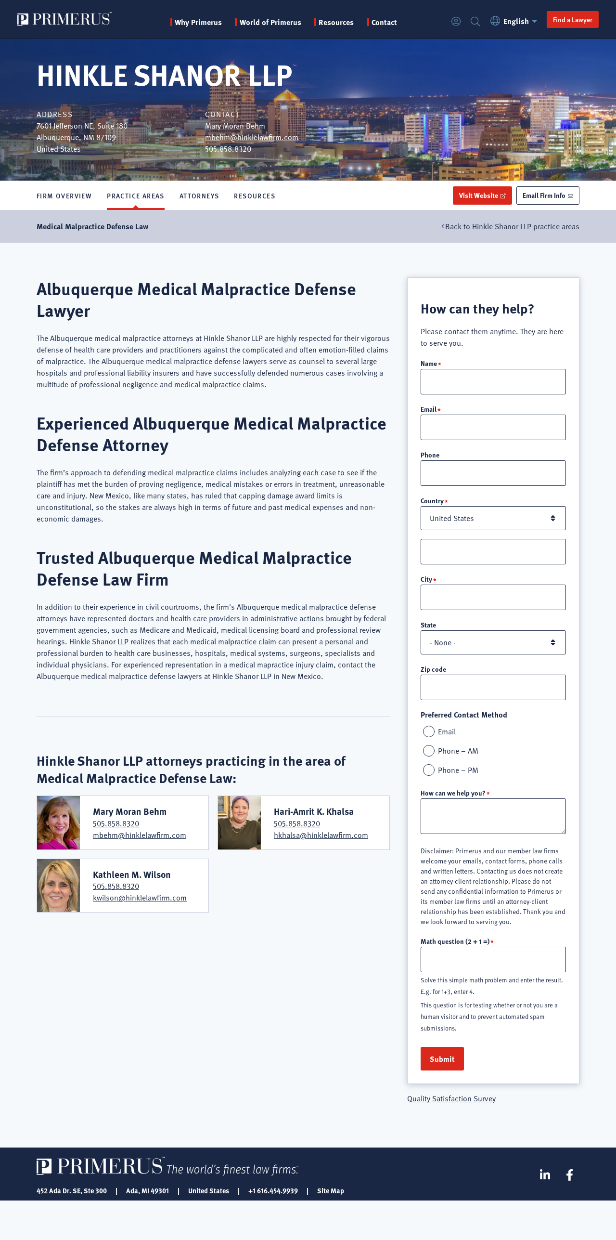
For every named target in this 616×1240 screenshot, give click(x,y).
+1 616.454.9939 (273, 1190)
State (428, 624)
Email (428, 409)
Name (429, 363)
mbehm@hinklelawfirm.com (251, 137)
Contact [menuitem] (384, 22)
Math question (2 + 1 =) (455, 941)
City (426, 579)
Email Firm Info (544, 195)
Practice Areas (136, 195)
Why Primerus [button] (198, 22)
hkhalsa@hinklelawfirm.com (321, 835)
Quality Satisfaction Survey (451, 1098)
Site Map (330, 1190)
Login (456, 22)
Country (432, 500)
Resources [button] (336, 22)
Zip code (433, 669)
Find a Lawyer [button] (572, 19)
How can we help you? (453, 792)
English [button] (516, 20)
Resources (254, 195)
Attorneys (199, 195)
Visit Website (478, 195)
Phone (430, 454)
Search (475, 22)
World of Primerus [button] (270, 22)
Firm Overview (64, 195)
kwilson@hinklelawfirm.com (140, 897)
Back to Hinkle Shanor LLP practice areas (512, 226)
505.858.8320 (116, 823)
